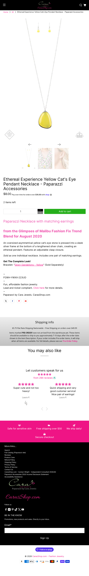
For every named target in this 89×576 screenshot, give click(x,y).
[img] (45, 374)
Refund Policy (10, 460)
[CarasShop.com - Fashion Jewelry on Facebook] (6, 510)
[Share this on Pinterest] (19, 301)
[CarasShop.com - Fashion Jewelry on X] (19, 510)
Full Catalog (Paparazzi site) (15, 453)
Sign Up (44, 538)
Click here (38, 288)
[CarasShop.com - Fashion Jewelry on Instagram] (9, 510)
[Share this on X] (5, 301)
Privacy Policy (10, 465)
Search (7, 450)
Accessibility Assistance (13, 477)
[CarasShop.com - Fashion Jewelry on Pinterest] (12, 510)
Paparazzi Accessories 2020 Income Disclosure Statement (27, 474)
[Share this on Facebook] (12, 301)
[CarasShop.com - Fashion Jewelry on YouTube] (22, 510)
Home (5, 12)
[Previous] (30, 144)
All (13, 12)
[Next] (59, 144)
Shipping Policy (10, 462)
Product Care (10, 457)
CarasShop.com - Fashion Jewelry (48, 556)
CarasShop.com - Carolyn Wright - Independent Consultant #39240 (30, 472)
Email (8, 525)
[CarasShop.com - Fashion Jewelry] (44, 5)
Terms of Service (11, 467)
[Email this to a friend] (25, 301)
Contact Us (9, 469)
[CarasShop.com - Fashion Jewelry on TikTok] (16, 510)
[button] (42, 408)
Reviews (8, 455)
